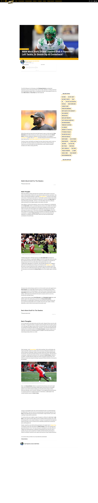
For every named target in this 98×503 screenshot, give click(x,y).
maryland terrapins (66, 117)
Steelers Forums (28, 1)
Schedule (35, 1)
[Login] (6, 1)
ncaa (73, 99)
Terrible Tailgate (50, 1)
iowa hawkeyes (65, 113)
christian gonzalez (66, 136)
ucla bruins (64, 127)
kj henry (74, 150)
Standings (40, 1)
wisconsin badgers (66, 122)
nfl (62, 101)
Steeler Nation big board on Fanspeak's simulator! (39, 139)
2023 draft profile (66, 99)
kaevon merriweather (66, 155)
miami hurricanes (72, 103)
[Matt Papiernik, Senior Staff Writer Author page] (22, 62)
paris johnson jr (65, 148)
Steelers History (58, 1)
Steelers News (21, 1)
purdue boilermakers (66, 108)
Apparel (44, 1)
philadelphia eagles (66, 134)
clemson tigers (65, 106)
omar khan (71, 146)
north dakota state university (68, 110)
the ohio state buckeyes (70, 101)
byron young (73, 141)
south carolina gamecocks (68, 120)
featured (64, 96)
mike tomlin (64, 146)
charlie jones (65, 153)
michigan (64, 103)
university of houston (67, 129)
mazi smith (73, 148)
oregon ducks (65, 115)
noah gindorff (73, 153)
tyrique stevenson (66, 150)
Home (16, 1)
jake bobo (64, 143)
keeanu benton (65, 141)
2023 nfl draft (71, 96)
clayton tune (71, 143)
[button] (2, 1)
